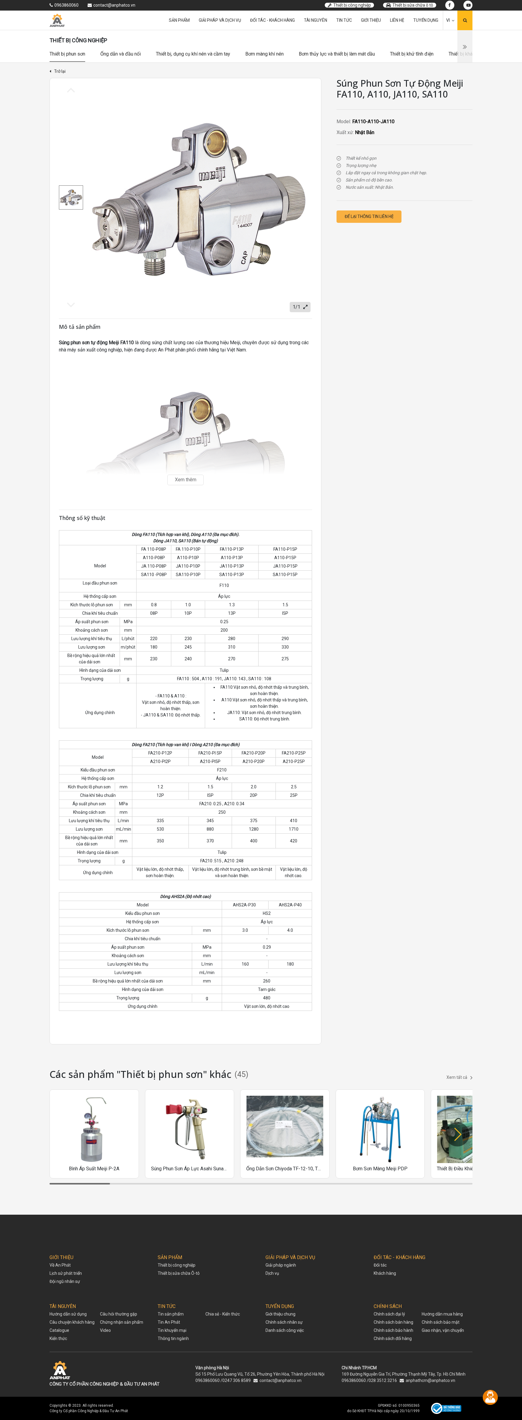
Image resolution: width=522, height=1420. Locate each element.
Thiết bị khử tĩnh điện (411, 54)
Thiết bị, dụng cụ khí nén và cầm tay (193, 54)
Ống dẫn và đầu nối (120, 54)
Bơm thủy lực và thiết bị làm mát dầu (337, 54)
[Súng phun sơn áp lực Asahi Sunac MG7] (189, 1134)
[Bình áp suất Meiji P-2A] (94, 1134)
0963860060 (207, 1380)
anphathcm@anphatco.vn (430, 1380)
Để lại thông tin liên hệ (369, 216)
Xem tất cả (456, 1077)
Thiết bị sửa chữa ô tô (412, 5)
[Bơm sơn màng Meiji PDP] (380, 1134)
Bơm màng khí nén (264, 54)
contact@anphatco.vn (280, 1380)
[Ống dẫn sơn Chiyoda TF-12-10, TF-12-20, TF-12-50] (284, 1134)
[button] (457, 1134)
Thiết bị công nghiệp (352, 5)
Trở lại (60, 71)
